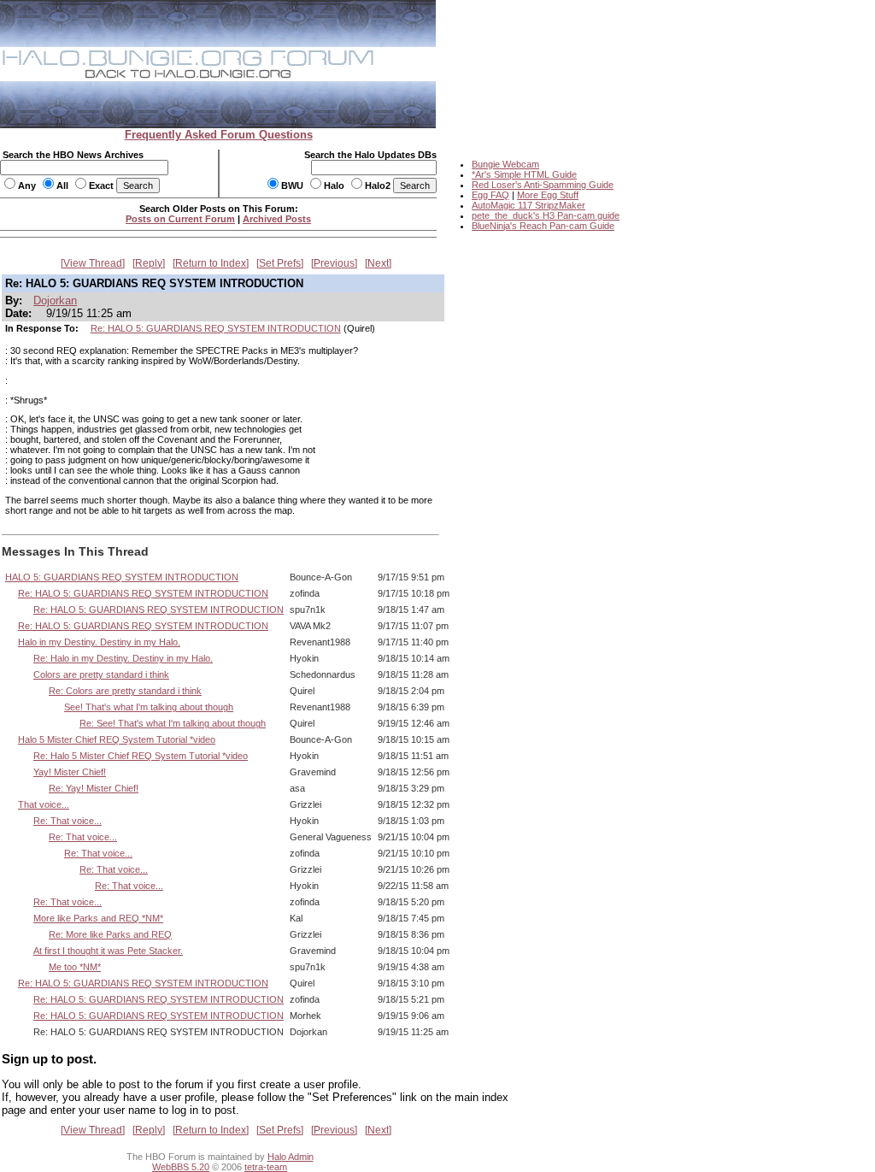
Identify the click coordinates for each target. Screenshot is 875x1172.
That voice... (43, 804)
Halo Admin (290, 1156)
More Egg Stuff (547, 195)
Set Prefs (280, 263)
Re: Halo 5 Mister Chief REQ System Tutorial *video (140, 756)
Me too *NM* (75, 967)
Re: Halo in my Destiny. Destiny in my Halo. (123, 658)
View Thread (92, 263)
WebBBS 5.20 (180, 1167)
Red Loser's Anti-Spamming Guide (543, 185)
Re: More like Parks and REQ (110, 934)
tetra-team (265, 1167)
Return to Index (210, 263)
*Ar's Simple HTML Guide (524, 174)
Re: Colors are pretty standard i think (125, 691)
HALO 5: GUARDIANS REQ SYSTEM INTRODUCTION (121, 577)
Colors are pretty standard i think (101, 674)
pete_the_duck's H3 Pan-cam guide (546, 215)
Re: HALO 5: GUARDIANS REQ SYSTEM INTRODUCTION (216, 328)
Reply (148, 263)
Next (378, 263)
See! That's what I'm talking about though (148, 707)
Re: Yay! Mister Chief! (93, 788)
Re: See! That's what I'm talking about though (172, 723)
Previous (334, 263)
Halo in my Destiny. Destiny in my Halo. (99, 642)
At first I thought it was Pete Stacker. (108, 950)
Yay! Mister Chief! (69, 772)
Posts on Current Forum (180, 219)
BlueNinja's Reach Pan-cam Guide (543, 226)
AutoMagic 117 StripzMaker (528, 205)
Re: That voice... (67, 821)
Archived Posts (277, 219)
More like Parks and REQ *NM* (98, 918)
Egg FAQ (490, 195)
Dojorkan (55, 300)
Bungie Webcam (505, 164)
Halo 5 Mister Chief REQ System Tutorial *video (116, 739)
